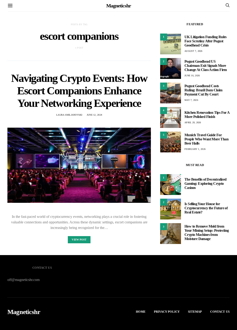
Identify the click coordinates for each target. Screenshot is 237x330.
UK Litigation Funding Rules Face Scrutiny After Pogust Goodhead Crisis (205, 41)
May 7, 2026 (191, 100)
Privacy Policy (167, 311)
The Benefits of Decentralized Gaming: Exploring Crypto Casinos (205, 183)
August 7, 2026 (193, 51)
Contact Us (220, 311)
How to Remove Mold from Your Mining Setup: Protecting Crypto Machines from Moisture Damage (206, 232)
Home (141, 311)
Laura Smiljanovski (69, 115)
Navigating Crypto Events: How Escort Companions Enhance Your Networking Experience (79, 90)
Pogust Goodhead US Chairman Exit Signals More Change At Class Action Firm (205, 65)
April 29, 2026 (192, 122)
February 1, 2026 (195, 149)
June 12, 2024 (94, 115)
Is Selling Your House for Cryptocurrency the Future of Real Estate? (206, 208)
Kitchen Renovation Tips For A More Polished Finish (207, 115)
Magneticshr (118, 6)
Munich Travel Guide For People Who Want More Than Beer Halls (206, 139)
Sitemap (195, 311)
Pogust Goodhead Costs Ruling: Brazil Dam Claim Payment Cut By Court (203, 90)
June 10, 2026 (192, 75)
